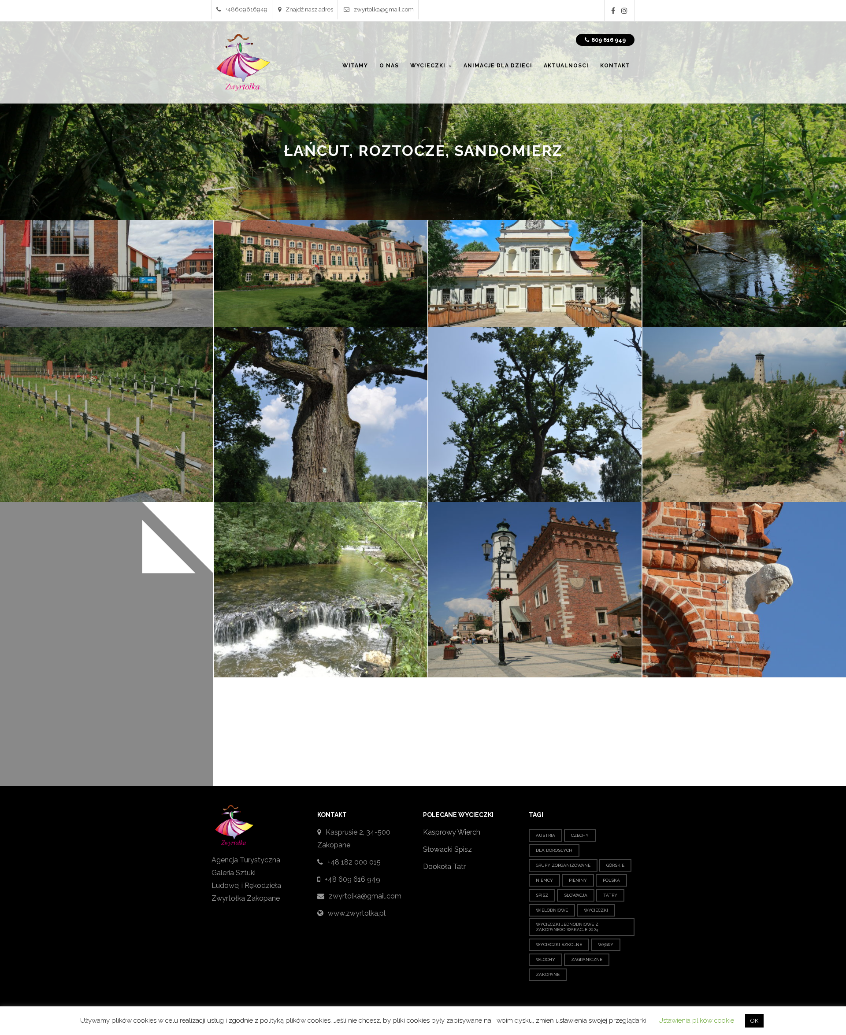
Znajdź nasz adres (309, 9)
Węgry (605, 944)
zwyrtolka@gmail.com (384, 9)
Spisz (542, 895)
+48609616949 (246, 9)
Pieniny (578, 880)
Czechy (580, 835)
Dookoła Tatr (444, 866)
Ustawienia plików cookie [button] (696, 1020)
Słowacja (575, 895)
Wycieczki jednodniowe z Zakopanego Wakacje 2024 (567, 927)
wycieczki (596, 910)
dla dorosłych (554, 850)
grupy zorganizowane (563, 865)
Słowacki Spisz (447, 849)
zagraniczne (586, 959)
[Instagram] (624, 10)
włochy (545, 959)
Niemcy (544, 880)
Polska (611, 880)
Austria (545, 835)
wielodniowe (552, 910)
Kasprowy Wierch (451, 832)
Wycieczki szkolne (559, 944)
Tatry (610, 895)
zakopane (548, 974)
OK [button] (754, 1020)
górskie (615, 865)
